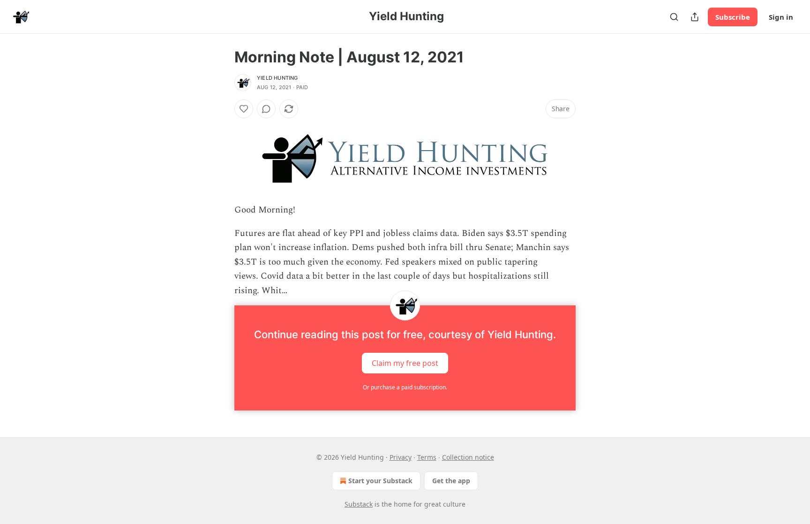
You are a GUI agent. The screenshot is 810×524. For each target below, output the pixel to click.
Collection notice (468, 457)
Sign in (781, 17)
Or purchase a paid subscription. (405, 387)
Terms (426, 457)
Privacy (401, 457)
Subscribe (732, 17)
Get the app (451, 480)
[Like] (243, 108)
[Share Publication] (694, 17)
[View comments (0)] (266, 108)
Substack (359, 504)
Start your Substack (380, 480)
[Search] (674, 17)
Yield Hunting (277, 78)
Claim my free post (405, 362)
